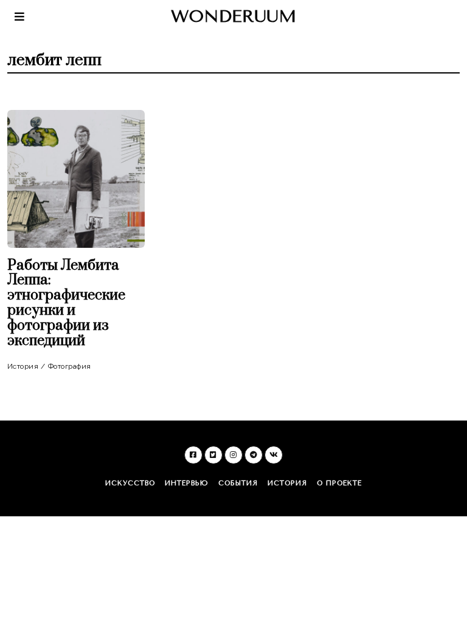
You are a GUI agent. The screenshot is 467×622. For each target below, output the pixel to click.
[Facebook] (193, 455)
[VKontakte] (274, 455)
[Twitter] (213, 455)
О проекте (339, 483)
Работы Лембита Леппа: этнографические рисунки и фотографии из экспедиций (66, 303)
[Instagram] (233, 455)
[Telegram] (253, 455)
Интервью (187, 483)
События (238, 483)
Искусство (130, 483)
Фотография (69, 366)
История (23, 366)
